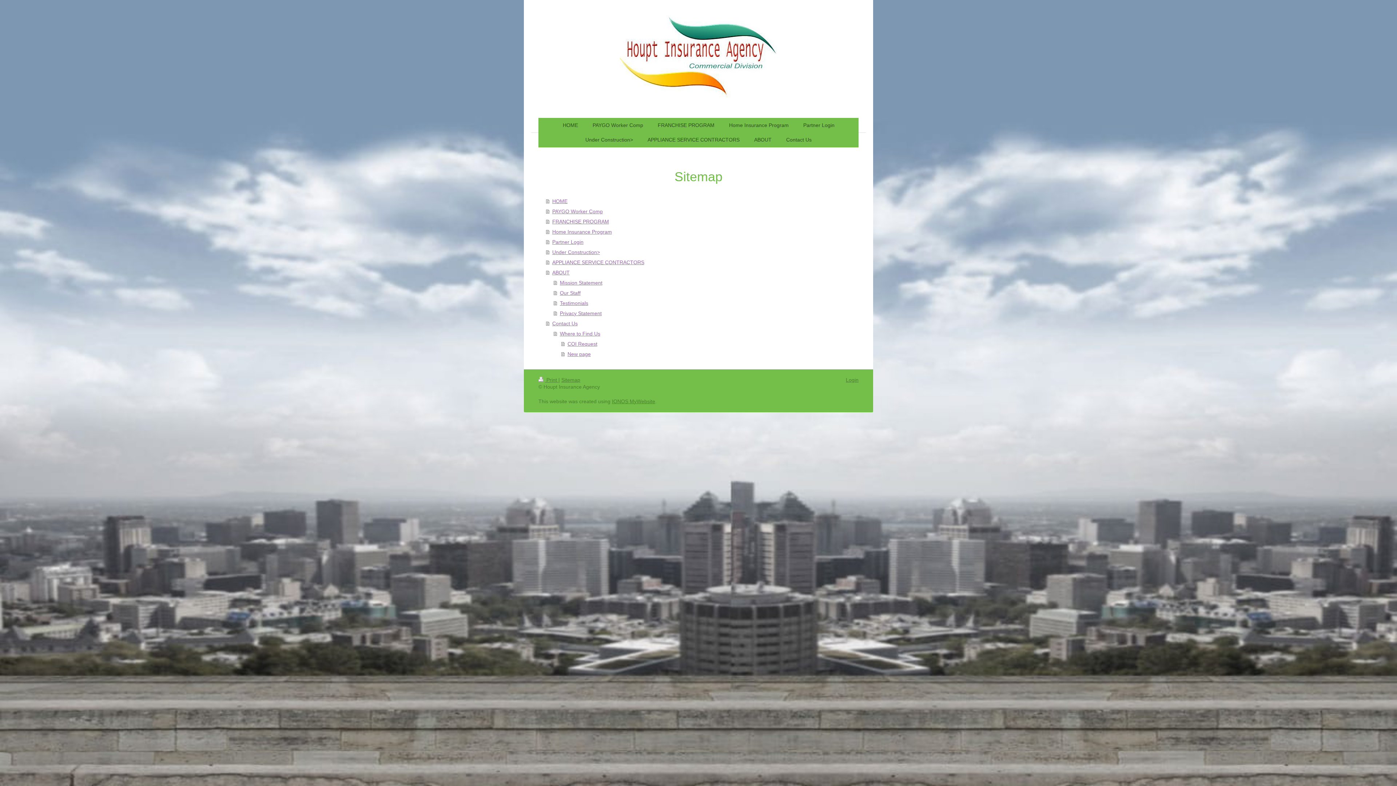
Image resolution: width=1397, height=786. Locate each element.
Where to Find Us (580, 334)
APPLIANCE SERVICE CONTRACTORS (598, 262)
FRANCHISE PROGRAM (580, 222)
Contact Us (565, 323)
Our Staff (570, 293)
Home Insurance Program (582, 232)
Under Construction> (576, 252)
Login (852, 380)
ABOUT (561, 272)
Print (551, 380)
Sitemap (570, 380)
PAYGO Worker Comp (577, 211)
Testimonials (574, 303)
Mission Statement (581, 283)
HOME (560, 201)
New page (579, 354)
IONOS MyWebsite (633, 401)
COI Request (582, 344)
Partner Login (568, 242)
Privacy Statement (581, 313)
